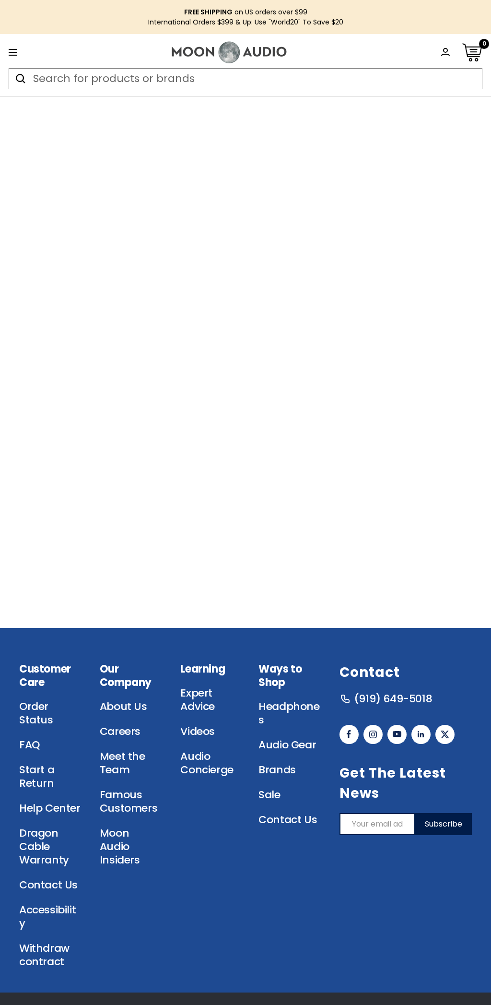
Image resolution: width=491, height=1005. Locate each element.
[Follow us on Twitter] (445, 734)
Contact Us (48, 885)
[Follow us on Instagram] (373, 734)
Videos (197, 731)
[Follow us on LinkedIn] (421, 734)
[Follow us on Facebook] (349, 734)
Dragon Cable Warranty (44, 847)
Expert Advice (197, 699)
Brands (277, 770)
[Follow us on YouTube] (397, 734)
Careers (120, 731)
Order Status (36, 713)
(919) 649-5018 (393, 699)
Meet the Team (122, 763)
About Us (123, 706)
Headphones (288, 713)
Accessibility (47, 916)
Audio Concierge (206, 763)
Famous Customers (128, 801)
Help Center (50, 808)
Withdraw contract (44, 955)
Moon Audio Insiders (120, 847)
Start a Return (36, 776)
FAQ (29, 745)
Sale (269, 795)
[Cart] (471, 52)
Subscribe (443, 823)
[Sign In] (445, 52)
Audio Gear (287, 745)
